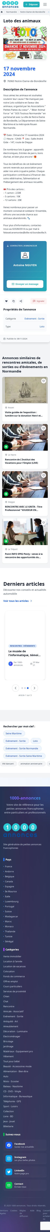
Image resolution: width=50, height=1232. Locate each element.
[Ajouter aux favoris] (6, 301)
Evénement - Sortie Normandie (22, 748)
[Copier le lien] (14, 301)
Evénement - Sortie (16, 740)
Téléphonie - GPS (12, 1101)
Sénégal (9, 941)
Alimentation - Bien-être (15, 1071)
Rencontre (8, 1006)
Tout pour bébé (11, 1061)
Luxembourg (11, 901)
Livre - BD (8, 1116)
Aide (32, 1210)
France (8, 866)
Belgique (9, 876)
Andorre (9, 871)
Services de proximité (14, 991)
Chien (6, 996)
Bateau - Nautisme (13, 1086)
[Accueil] (1, 12)
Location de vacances (14, 966)
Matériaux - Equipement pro (18, 1051)
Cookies (13, 1210)
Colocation (9, 971)
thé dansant (8, 763)
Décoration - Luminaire (15, 1031)
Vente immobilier (12, 956)
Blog (39, 1210)
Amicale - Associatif (13, 1011)
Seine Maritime (14, 733)
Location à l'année (12, 961)
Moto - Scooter (11, 1081)
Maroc (8, 921)
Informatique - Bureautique (17, 1096)
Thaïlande (10, 931)
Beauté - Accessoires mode (17, 1066)
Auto (5, 1076)
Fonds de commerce (14, 976)
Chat (5, 1001)
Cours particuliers (12, 986)
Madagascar (11, 916)
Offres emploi (10, 981)
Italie (7, 896)
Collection (8, 1111)
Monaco (9, 926)
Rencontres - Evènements (22, 646)
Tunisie (8, 936)
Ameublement (10, 1026)
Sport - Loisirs (10, 1106)
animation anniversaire (31, 763)
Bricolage (8, 1041)
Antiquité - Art (10, 1021)
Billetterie (8, 1126)
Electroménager (11, 1036)
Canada (9, 881)
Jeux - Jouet (9, 1121)
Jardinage (8, 1046)
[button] (43, 43)
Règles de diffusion (24, 1213)
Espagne (9, 886)
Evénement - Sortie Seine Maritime (24, 755)
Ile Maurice (11, 891)
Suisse (8, 911)
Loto (35, 740)
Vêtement (8, 1056)
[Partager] (21, 301)
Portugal (9, 906)
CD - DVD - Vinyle (12, 1091)
